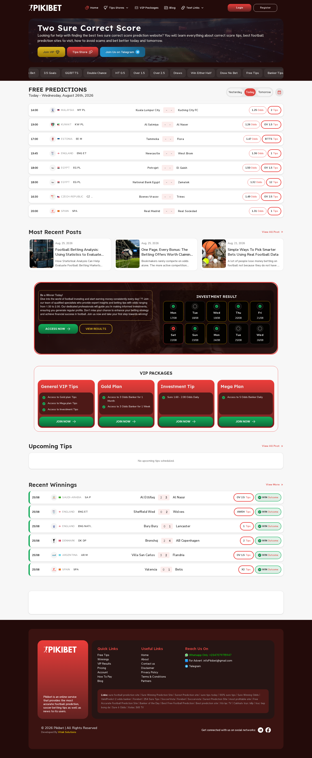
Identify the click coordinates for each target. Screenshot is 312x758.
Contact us (148, 663)
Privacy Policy (149, 672)
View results (96, 328)
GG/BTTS (56, 73)
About (145, 659)
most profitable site (240, 699)
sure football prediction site (124, 695)
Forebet (137, 699)
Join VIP (48, 52)
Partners (146, 681)
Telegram (195, 666)
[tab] (235, 92)
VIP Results (104, 663)
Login (239, 7)
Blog (100, 681)
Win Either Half (185, 73)
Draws (162, 73)
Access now (55, 328)
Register (265, 7)
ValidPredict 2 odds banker (116, 699)
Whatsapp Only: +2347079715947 (210, 655)
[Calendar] (279, 92)
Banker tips (260, 73)
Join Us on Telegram (119, 52)
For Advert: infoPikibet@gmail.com (210, 660)
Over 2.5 (143, 73)
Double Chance (81, 73)
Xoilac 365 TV (136, 707)
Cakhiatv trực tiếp (243, 703)
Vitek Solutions (67, 732)
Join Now (63, 421)
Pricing (102, 668)
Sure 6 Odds (119, 707)
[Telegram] (260, 730)
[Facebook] (268, 730)
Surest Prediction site (187, 695)
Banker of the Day (150, 703)
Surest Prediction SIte (215, 699)
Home (145, 655)
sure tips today (209, 695)
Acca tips (282, 73)
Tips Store (79, 52)
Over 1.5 (123, 73)
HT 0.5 (104, 73)
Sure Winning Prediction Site (157, 695)
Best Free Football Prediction (178, 703)
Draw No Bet (213, 73)
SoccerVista (168, 699)
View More (273, 484)
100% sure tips (228, 695)
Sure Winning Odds (248, 695)
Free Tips (237, 73)
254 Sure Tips (151, 699)
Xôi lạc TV (225, 703)
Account (103, 672)
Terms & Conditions (153, 676)
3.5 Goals (34, 73)
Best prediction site (207, 703)
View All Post (271, 232)
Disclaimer (147, 668)
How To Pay (105, 676)
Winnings (103, 659)
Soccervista (194, 699)
